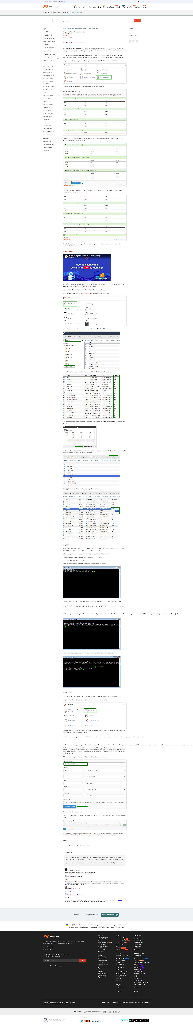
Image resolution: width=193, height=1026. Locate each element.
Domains (77, 7)
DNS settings (46, 101)
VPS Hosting (101, 962)
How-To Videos (138, 944)
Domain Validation (121, 973)
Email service (47, 128)
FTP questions (47, 110)
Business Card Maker (139, 984)
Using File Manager (68, 33)
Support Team (106, 863)
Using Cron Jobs (67, 37)
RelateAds (137, 969)
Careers (136, 987)
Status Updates (138, 940)
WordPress (92, 7)
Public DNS (119, 953)
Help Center (138, 7)
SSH (78, 286)
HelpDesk (87, 846)
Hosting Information (48, 75)
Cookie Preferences (145, 1002)
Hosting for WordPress (104, 959)
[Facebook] (51, 966)
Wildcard (118, 978)
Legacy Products (48, 144)
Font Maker (137, 978)
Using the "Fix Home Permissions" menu (74, 32)
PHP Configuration (48, 60)
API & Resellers (48, 141)
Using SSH (65, 35)
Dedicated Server (48, 95)
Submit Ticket (137, 946)
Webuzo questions (48, 69)
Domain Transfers (49, 54)
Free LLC (138, 960)
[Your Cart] (138, 1)
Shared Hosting (102, 957)
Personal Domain (102, 944)
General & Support (49, 38)
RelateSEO (137, 964)
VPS (44, 92)
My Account (47, 135)
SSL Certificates (48, 132)
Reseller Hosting (102, 960)
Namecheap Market (103, 946)
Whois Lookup (101, 948)
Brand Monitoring (139, 973)
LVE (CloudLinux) (48, 104)
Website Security (122, 939)
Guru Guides (137, 935)
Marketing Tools (108, 7)
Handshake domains (105, 942)
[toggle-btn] (58, 57)
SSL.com (118, 969)
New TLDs (100, 940)
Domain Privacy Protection (48, 49)
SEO (44, 63)
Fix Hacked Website (122, 940)
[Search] (148, 1)
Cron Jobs (84, 286)
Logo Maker (138, 980)
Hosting (84, 7)
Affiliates (46, 138)
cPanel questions (76, 13)
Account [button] (146, 7)
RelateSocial (138, 966)
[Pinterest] (61, 966)
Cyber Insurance (122, 949)
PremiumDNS (47, 147)
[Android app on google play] (134, 1020)
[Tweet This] (133, 41)
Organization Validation (122, 971)
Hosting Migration (48, 116)
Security (118, 7)
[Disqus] (94, 886)
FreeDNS (100, 951)
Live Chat (136, 948)
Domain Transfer (102, 939)
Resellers (118, 984)
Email (99, 7)
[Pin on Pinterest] (137, 41)
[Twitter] (45, 966)
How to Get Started (139, 957)
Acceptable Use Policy (82, 833)
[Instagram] (56, 966)
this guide (97, 554)
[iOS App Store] (144, 1020)
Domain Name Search (104, 937)
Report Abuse (137, 949)
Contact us (47, 1)
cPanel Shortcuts (89, 293)
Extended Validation (121, 975)
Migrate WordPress (103, 977)
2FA (117, 951)
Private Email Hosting (103, 966)
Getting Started (47, 72)
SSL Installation (47, 125)
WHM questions (47, 98)
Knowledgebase (56, 13)
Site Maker (137, 977)
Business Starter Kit (140, 959)
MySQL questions (48, 113)
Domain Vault (47, 35)
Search (137, 20)
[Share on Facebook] (130, 41)
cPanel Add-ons (47, 89)
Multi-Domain (119, 980)
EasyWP (46, 32)
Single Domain (120, 977)
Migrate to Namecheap (104, 968)
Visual (135, 975)
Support (46, 13)
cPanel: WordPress (48, 86)
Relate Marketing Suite (141, 962)
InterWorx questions (48, 66)
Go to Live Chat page (111, 915)
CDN (117, 946)
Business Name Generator (141, 982)
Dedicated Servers (103, 964)
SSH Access (46, 107)
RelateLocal (138, 971)
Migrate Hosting (120, 962)
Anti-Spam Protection (122, 955)
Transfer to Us (127, 7)
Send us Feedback (139, 995)
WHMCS (45, 122)
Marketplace (137, 955)
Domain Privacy (120, 937)
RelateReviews (139, 968)
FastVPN (46, 151)
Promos (118, 991)
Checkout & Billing (49, 41)
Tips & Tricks (46, 119)
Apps (45, 29)
